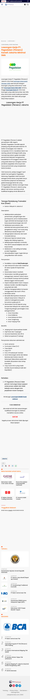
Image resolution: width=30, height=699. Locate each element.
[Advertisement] (15, 22)
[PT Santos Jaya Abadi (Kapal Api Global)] (4, 578)
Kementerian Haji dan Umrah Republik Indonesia (12, 571)
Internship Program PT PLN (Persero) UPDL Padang (16, 644)
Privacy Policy (14, 690)
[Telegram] (19, 685)
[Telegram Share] (12, 466)
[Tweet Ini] (6, 466)
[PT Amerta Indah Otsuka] (22, 492)
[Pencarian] (28, 4)
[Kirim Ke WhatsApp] (16, 466)
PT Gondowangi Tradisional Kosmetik (19, 585)
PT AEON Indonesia (10, 670)
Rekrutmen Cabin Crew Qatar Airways (7, 482)
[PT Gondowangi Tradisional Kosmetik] (4, 586)
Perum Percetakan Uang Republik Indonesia (21, 483)
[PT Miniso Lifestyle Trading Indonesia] (7, 492)
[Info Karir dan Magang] (9, 4)
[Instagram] (13, 685)
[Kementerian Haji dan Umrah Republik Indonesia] (15, 559)
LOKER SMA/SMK (13, 44)
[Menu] (2, 4)
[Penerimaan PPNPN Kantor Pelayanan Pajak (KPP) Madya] (4, 601)
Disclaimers (23, 690)
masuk (10, 510)
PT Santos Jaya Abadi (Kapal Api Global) (20, 578)
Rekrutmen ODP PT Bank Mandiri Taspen (18, 608)
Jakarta (4, 459)
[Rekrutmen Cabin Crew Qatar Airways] (7, 476)
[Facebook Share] (2, 466)
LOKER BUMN (4, 44)
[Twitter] (10, 685)
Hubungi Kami (15, 692)
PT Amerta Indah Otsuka (21, 498)
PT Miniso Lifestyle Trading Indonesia (6, 498)
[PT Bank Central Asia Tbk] (4, 593)
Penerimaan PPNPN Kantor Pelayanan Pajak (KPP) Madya (19, 601)
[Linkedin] (16, 685)
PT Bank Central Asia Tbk (18, 593)
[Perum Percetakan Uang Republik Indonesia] (22, 476)
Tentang (5, 690)
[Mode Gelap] (25, 4)
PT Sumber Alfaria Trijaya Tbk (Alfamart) (14, 657)
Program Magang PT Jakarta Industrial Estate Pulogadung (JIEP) (17, 664)
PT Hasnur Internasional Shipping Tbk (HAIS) (16, 651)
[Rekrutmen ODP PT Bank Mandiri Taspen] (4, 609)
